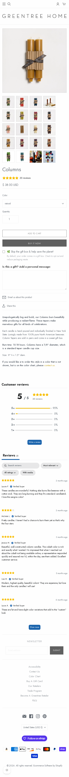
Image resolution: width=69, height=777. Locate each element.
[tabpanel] (34, 548)
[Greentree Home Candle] (34, 15)
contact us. (49, 365)
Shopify (59, 765)
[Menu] (4, 4)
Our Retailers (34, 686)
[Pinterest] (45, 716)
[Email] (24, 716)
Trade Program (34, 691)
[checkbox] (27, 473)
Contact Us (34, 671)
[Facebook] (31, 716)
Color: (5, 195)
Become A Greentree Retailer (35, 695)
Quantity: (6, 211)
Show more (34, 627)
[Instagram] (38, 716)
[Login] (58, 4)
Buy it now (34, 243)
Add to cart (34, 233)
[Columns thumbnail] (8, 102)
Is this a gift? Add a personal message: (26, 267)
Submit (56, 650)
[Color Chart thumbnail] (49, 157)
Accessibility (35, 667)
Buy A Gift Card (34, 681)
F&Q (34, 700)
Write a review (34, 442)
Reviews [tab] (10, 455)
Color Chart (34, 676)
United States (33, 727)
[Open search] (9, 4)
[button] (34, 408)
